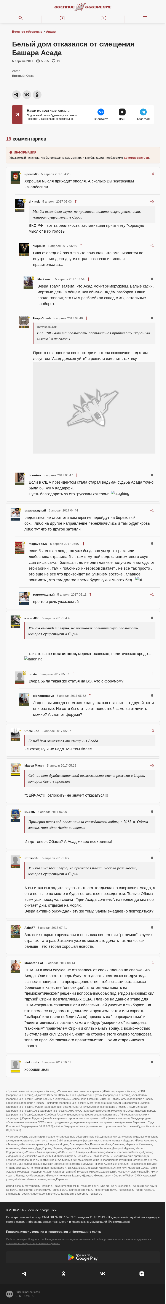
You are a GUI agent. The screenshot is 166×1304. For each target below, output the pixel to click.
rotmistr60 (31, 858)
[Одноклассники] (63, 1273)
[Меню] (145, 18)
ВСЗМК (29, 811)
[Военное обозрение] (83, 7)
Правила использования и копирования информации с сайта (53, 1231)
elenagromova (43, 695)
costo (33, 674)
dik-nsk (34, 201)
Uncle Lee (31, 731)
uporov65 (31, 174)
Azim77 (29, 927)
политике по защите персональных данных (33, 1243)
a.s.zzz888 (31, 618)
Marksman (45, 279)
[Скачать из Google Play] (83, 1257)
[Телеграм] (24, 1273)
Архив (51, 31)
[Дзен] (141, 1273)
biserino (35, 475)
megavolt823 (38, 543)
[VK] (102, 1273)
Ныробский (42, 318)
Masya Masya (34, 765)
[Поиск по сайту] (21, 18)
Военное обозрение (27, 31)
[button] (62, 18)
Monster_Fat (33, 963)
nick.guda (31, 1062)
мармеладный (35, 510)
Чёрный (39, 246)
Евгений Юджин (24, 75)
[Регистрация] (103, 18)
